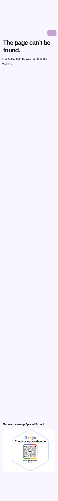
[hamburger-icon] (51, 33)
